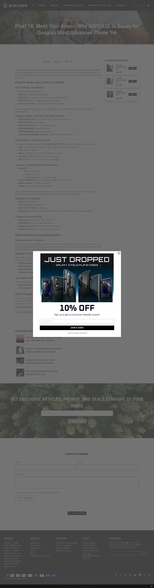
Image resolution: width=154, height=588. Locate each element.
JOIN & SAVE (77, 328)
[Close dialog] (119, 253)
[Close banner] (151, 586)
